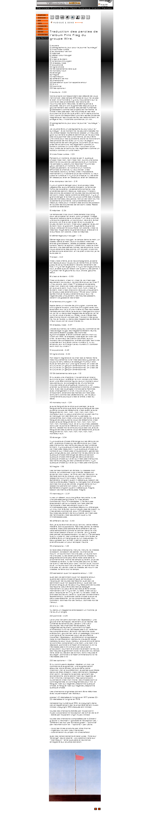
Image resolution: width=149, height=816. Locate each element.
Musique (85, 8)
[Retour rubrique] (99, 810)
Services (43, 8)
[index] (52, 18)
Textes (107, 8)
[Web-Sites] (77, 18)
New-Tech (70, 8)
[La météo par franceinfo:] (87, 18)
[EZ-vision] (72, 18)
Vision (96, 8)
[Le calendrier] (62, 18)
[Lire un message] (57, 18)
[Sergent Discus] (67, 18)
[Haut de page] (95, 810)
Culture (56, 8)
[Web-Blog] (82, 18)
